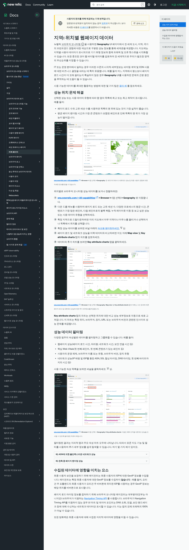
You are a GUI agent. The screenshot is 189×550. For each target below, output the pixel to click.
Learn (50, 4)
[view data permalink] (85, 92)
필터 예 (123, 85)
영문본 (105, 23)
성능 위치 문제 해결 (170, 24)
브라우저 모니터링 (71, 44)
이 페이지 (84, 27)
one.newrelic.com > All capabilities (66, 180)
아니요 (178, 58)
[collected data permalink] (110, 470)
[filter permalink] (85, 332)
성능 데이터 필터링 (169, 30)
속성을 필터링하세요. (109, 228)
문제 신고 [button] (140, 23)
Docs (28, 4)
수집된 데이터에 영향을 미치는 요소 (172, 36)
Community (39, 4)
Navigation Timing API (95, 498)
